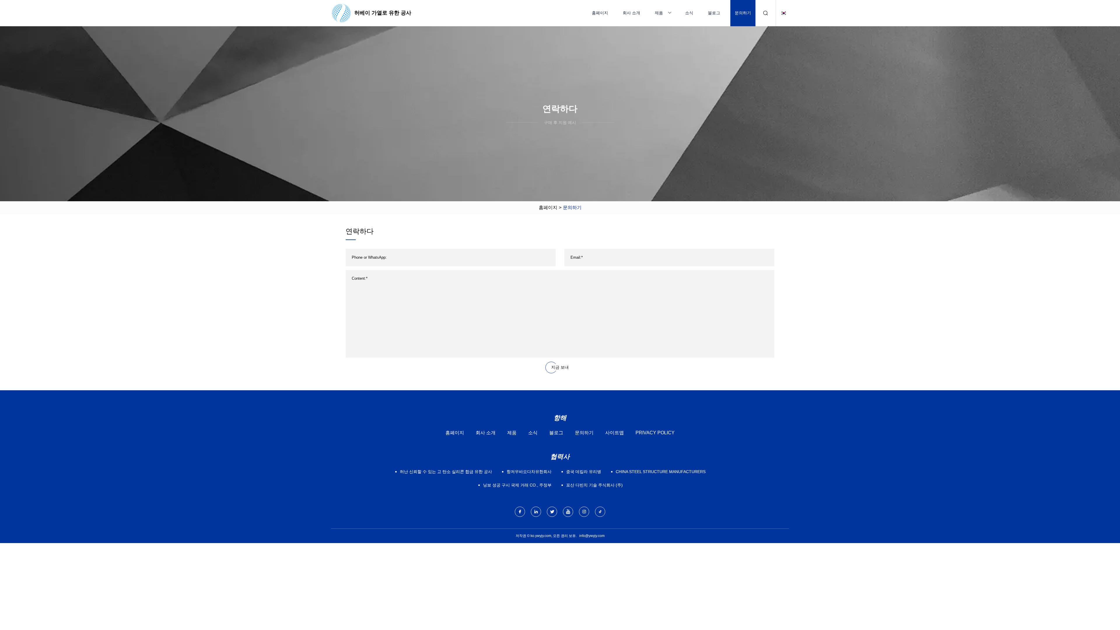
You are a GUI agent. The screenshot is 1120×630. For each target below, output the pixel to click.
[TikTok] (600, 512)
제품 (659, 12)
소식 (689, 12)
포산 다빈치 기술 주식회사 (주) (594, 485)
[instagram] (584, 512)
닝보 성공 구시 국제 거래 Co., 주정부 (517, 485)
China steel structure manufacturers (661, 471)
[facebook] (520, 512)
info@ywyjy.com (592, 536)
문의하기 (743, 12)
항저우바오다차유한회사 (529, 471)
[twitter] (552, 512)
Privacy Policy (655, 432)
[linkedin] (536, 512)
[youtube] (568, 512)
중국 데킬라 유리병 (583, 471)
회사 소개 (631, 12)
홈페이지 (600, 12)
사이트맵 (614, 432)
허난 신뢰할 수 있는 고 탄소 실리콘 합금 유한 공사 (446, 471)
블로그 (714, 12)
